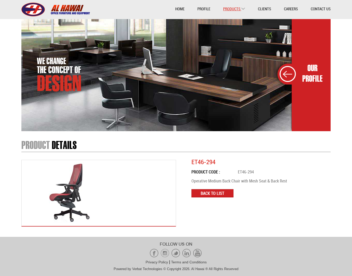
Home (180, 8)
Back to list (212, 193)
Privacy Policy (157, 262)
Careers (291, 8)
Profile (203, 8)
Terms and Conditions (189, 262)
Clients (264, 8)
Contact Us (321, 8)
